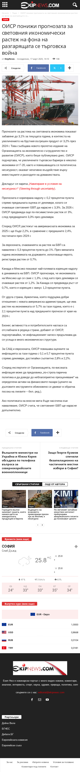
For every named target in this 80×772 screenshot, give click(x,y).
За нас (10, 762)
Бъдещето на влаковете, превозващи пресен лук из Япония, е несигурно (38, 514)
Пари (14, 13)
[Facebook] (33, 700)
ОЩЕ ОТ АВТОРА (55, 484)
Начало (5, 13)
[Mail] (40, 700)
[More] (69, 68)
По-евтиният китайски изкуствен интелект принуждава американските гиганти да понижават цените (66, 514)
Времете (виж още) (17, 539)
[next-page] (42, 525)
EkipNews (10, 58)
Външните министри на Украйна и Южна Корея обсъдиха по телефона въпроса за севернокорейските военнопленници (20, 462)
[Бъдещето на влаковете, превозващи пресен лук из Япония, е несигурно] (40, 499)
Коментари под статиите (34, 766)
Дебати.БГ (8, 734)
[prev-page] (38, 525)
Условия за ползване (63, 762)
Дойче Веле (8, 723)
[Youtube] (47, 700)
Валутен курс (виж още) (19, 603)
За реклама (22, 762)
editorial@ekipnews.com (51, 692)
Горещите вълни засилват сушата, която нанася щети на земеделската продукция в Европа (14, 514)
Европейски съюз (12, 745)
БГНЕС (6, 728)
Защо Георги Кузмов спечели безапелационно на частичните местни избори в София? (63, 460)
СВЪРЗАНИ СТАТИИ (27, 484)
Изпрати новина (40, 762)
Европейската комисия (15, 739)
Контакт (54, 766)
